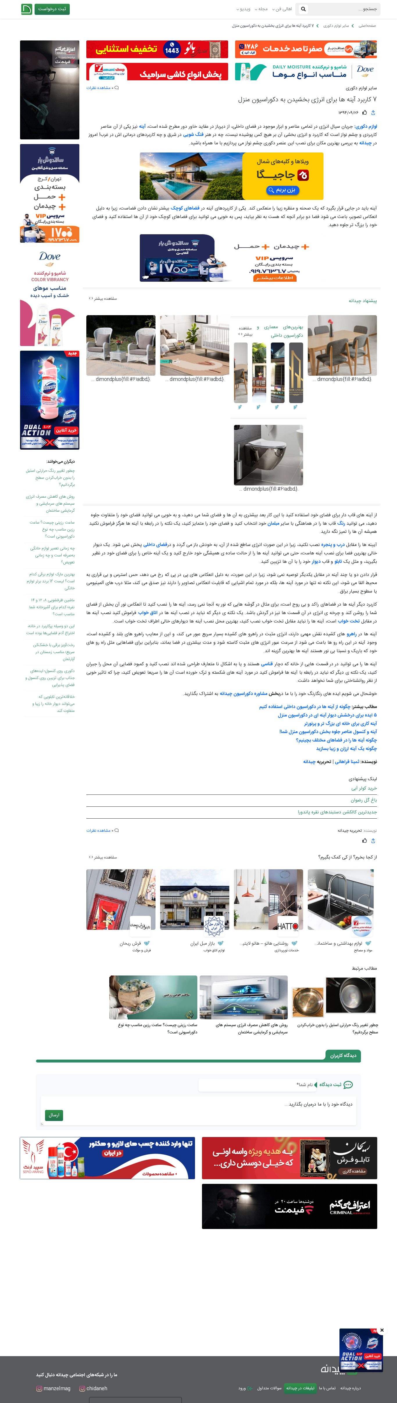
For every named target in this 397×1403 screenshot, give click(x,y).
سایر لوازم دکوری (361, 88)
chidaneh (96, 1389)
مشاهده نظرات (98, 88)
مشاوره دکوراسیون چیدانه (244, 694)
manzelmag (56, 1389)
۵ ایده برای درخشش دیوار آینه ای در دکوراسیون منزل (327, 715)
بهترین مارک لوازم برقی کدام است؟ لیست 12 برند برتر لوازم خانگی (51, 581)
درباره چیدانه (350, 1388)
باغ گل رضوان (364, 800)
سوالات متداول (269, 1388)
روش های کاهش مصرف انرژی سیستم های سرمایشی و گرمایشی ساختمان (50, 503)
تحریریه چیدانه (350, 830)
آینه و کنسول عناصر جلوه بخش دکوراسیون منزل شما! (328, 732)
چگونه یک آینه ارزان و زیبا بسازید (346, 749)
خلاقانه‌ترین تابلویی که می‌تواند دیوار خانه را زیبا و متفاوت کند (53, 703)
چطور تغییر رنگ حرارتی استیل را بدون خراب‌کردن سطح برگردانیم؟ (50, 477)
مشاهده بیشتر (105, 298)
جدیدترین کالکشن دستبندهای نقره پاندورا (337, 812)
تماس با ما (327, 1388)
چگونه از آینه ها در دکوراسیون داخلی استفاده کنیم (304, 707)
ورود (242, 1388)
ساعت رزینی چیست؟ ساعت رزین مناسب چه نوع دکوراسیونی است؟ (52, 529)
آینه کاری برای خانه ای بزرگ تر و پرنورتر (340, 724)
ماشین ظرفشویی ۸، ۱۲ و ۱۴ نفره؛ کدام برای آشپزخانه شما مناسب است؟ (52, 607)
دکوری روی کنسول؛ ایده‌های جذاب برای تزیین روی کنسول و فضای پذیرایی (50, 678)
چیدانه (309, 762)
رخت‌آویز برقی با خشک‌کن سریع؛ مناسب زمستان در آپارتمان (54, 652)
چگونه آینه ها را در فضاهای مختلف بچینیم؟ (336, 740)
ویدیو (245, 9)
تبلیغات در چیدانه (300, 1388)
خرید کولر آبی (364, 788)
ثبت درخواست (52, 9)
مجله (263, 9)
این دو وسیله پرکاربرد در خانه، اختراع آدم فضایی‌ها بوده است (50, 630)
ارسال (54, 1115)
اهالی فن (284, 9)
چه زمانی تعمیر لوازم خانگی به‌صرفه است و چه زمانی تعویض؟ (52, 555)
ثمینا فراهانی (347, 762)
